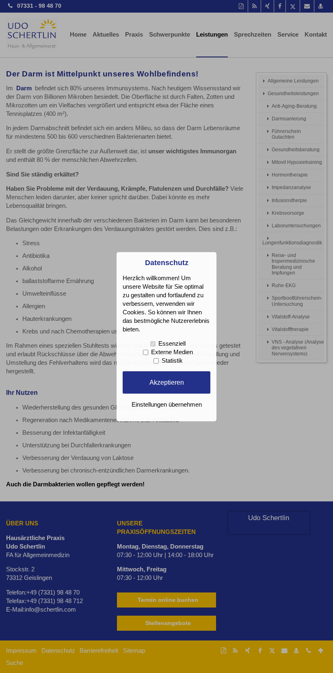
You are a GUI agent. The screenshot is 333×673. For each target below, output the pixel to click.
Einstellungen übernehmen (167, 404)
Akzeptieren (166, 382)
